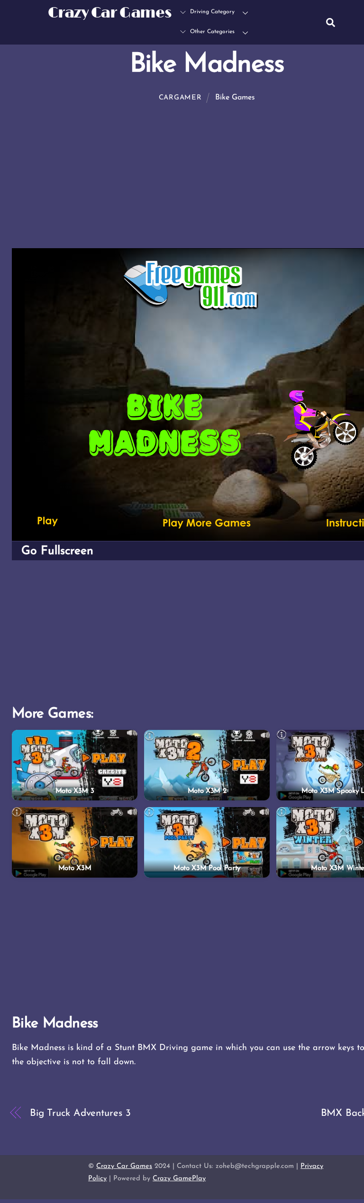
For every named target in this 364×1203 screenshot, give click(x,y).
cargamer (180, 97)
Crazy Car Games (124, 1166)
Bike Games (235, 97)
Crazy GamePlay (179, 1178)
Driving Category (211, 12)
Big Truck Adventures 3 (80, 1113)
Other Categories (211, 32)
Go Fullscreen (57, 551)
